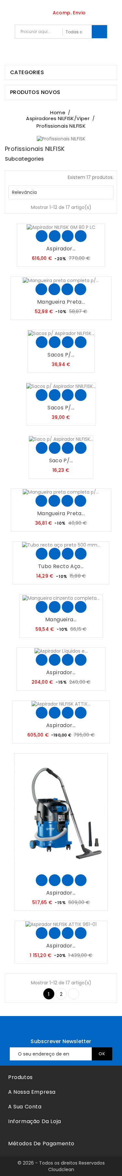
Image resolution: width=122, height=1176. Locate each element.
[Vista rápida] (81, 236)
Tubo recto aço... (61, 566)
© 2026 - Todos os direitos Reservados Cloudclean (61, 1166)
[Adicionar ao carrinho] (41, 236)
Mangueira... (61, 619)
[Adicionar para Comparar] (68, 236)
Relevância (60, 192)
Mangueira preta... (61, 302)
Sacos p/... (60, 354)
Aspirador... (61, 248)
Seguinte (73, 994)
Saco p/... (61, 460)
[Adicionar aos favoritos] (55, 236)
